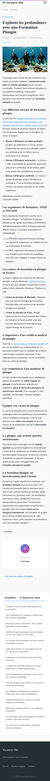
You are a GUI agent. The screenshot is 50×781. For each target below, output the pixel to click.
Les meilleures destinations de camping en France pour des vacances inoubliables (23, 692)
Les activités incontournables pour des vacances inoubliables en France (25, 641)
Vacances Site (13, 2)
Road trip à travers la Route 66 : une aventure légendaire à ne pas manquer (24, 624)
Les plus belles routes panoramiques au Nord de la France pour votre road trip (25, 718)
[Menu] (44, 3)
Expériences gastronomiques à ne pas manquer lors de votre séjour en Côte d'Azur (24, 633)
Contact (31, 766)
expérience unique (36, 281)
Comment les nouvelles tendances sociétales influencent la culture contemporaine (23, 667)
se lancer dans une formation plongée (28, 344)
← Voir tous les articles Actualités (18, 576)
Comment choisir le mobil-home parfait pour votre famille (24, 607)
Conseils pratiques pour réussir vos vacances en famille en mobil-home (25, 684)
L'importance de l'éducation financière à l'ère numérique (24, 658)
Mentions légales (18, 766)
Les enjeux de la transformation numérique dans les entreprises (23, 726)
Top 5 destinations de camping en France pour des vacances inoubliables (24, 616)
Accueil (5, 10)
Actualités (14, 10)
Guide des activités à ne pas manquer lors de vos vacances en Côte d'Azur (23, 650)
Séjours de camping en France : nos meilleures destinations (24, 709)
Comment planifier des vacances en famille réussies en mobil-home (23, 701)
